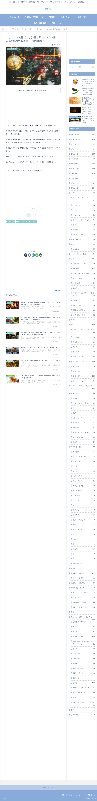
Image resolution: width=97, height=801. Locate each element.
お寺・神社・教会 (22, 221)
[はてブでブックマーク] (33, 255)
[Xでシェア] (25, 255)
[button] (40, 255)
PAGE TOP (49, 788)
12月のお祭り (11, 221)
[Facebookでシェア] (29, 255)
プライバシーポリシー (77, 795)
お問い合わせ (91, 795)
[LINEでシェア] (37, 255)
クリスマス (33, 221)
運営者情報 (65, 795)
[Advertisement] (33, 108)
